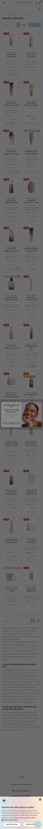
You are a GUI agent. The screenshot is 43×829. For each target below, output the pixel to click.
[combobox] (40, 799)
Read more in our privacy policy (24, 817)
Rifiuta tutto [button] (31, 824)
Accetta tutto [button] (12, 824)
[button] (21, 820)
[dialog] (21, 813)
